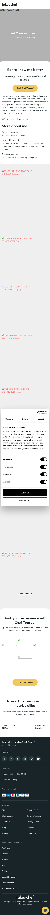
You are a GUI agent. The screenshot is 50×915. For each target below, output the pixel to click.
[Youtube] (38, 758)
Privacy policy (33, 822)
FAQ (4, 827)
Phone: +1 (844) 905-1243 (14, 774)
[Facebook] (4, 758)
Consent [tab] (9, 419)
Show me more (25, 593)
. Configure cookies (25, 904)
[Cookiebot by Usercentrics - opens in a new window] (36, 412)
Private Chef (32, 810)
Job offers (6, 822)
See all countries (9, 888)
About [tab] (41, 419)
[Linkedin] (24, 758)
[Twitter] (18, 758)
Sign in (5, 833)
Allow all (25, 493)
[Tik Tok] (31, 758)
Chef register (7, 816)
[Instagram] (11, 758)
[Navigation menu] (46, 4)
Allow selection (25, 501)
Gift (3, 810)
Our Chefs (43, 902)
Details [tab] (25, 419)
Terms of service (34, 816)
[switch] (43, 467)
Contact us (31, 833)
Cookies (30, 827)
